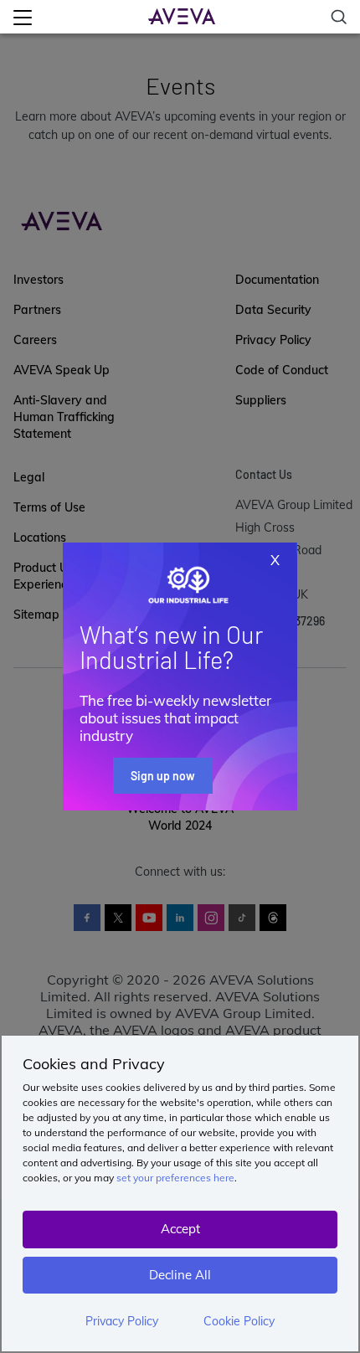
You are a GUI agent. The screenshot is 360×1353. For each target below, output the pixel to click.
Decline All (180, 1275)
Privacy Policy (121, 1321)
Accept (180, 1229)
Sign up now (163, 776)
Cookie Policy (239, 1321)
